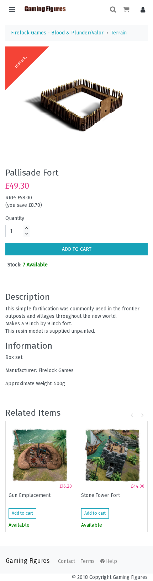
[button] (141, 9)
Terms (88, 561)
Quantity (14, 218)
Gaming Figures (27, 561)
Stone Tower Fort (100, 495)
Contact (66, 561)
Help (111, 561)
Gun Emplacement (30, 495)
